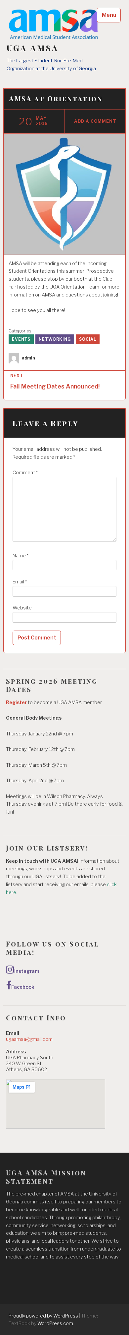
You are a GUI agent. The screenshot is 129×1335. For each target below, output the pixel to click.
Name (20, 556)
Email (20, 582)
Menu (109, 15)
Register (16, 702)
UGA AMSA (33, 48)
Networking (55, 339)
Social (87, 339)
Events (21, 339)
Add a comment (95, 121)
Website (22, 608)
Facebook (22, 987)
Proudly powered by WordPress (43, 1316)
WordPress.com (55, 1323)
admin (28, 358)
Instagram (26, 971)
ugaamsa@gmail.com (29, 1039)
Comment (25, 473)
